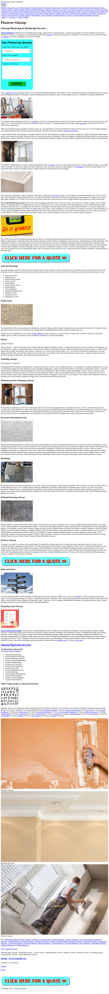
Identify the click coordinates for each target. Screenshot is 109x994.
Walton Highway (49, 13)
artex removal (36, 716)
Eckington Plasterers (30, 943)
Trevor (22, 13)
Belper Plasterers (23, 945)
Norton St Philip (40, 12)
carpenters (57, 714)
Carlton (43, 15)
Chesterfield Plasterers (98, 943)
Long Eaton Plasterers (15, 943)
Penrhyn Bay (56, 8)
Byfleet (27, 10)
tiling (91, 710)
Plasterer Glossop (7, 8)
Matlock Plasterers (76, 941)
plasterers (16, 940)
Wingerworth (18, 12)
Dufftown (48, 10)
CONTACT (13, 17)
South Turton (10, 15)
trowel (52, 165)
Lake (78, 10)
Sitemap (3, 966)
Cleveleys (69, 15)
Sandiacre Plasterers (7, 945)
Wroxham (64, 12)
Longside (87, 8)
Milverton (82, 15)
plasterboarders (6, 714)
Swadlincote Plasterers (90, 941)
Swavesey (16, 8)
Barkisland (57, 15)
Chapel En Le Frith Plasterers (42, 940)
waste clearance (93, 714)
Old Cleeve (66, 13)
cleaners (53, 716)
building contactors (91, 712)
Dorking (32, 12)
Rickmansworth (93, 12)
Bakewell (55, 10)
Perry (17, 15)
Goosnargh (48, 8)
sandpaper (79, 167)
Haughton (64, 8)
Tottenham (4, 12)
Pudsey (3, 15)
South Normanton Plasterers (59, 941)
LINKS (4, 6)
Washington (57, 12)
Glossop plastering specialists (11, 631)
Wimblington (29, 13)
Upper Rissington (14, 13)
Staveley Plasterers (71, 940)
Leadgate (96, 10)
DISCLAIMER (23, 17)
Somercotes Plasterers (86, 940)
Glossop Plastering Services (16, 644)
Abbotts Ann (103, 12)
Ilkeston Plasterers (44, 943)
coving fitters (5, 716)
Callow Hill (89, 10)
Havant (10, 12)
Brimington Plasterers (42, 941)
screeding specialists (44, 712)
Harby (103, 8)
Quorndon (27, 8)
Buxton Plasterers (59, 940)
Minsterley (84, 13)
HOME (3, 4)
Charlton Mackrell (38, 8)
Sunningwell (72, 12)
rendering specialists (50, 710)
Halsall (33, 15)
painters (20, 716)
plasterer (49, 35)
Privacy (3, 970)
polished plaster (74, 714)
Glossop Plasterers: (8, 33)
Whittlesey (49, 15)
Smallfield (34, 10)
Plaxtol (82, 10)
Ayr (105, 13)
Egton (22, 8)
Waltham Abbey (24, 15)
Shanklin (59, 13)
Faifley (79, 12)
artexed (56, 195)
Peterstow (41, 10)
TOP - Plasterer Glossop (9, 949)
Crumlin (76, 15)
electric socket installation (67, 712)
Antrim (15, 10)
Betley (63, 15)
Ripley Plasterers (25, 940)
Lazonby (85, 12)
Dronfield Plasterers (14, 941)
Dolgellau (89, 15)
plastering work (10, 93)
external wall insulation (73, 710)
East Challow (71, 10)
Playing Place (38, 13)
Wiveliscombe (95, 8)
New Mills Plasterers (71, 943)
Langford (100, 13)
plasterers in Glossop (71, 131)
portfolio (35, 121)
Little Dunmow (75, 13)
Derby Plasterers (84, 943)
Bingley (10, 10)
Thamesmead (73, 8)
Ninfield (26, 12)
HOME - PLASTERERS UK (13, 959)
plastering (6, 37)
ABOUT (4, 17)
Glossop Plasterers (57, 943)
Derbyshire (79, 640)
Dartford (49, 12)
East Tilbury (92, 13)
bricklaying (23, 714)
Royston (96, 15)
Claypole (4, 10)
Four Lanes (62, 10)
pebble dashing (37, 333)
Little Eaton (104, 10)
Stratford (81, 8)
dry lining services (22, 712)
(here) (79, 596)
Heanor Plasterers (28, 941)
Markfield (21, 10)
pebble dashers (40, 714)
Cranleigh (4, 13)
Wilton (38, 15)
